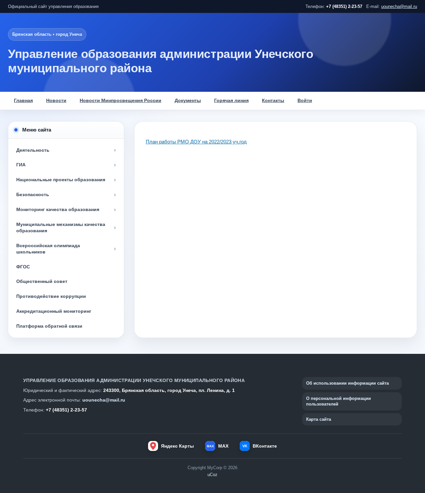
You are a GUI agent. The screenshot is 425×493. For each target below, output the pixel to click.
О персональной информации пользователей (338, 401)
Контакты (273, 100)
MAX (217, 446)
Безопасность (32, 194)
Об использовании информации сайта (347, 383)
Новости (56, 100)
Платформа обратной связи (49, 326)
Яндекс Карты (177, 446)
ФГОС (23, 266)
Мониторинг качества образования (57, 209)
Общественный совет (41, 281)
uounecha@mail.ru (399, 6)
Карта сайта (318, 419)
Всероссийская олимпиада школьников (48, 248)
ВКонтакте (259, 446)
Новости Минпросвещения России (120, 100)
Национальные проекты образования (60, 179)
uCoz (212, 474)
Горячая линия (231, 100)
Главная (23, 100)
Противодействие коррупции (51, 296)
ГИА (21, 164)
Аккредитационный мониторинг (53, 311)
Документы (188, 100)
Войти (305, 100)
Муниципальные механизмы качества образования (60, 227)
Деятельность (32, 150)
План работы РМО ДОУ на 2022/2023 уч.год (196, 141)
